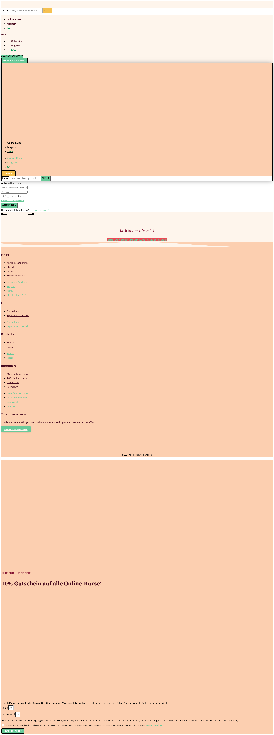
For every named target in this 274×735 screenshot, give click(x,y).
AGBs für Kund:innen (17, 378)
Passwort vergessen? (12, 200)
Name (4, 707)
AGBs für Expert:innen (18, 373)
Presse (10, 346)
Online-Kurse (14, 19)
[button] (137, 34)
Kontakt (10, 342)
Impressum (12, 386)
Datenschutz (13, 382)
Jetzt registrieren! (39, 210)
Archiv (10, 271)
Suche (4, 10)
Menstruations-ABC (16, 275)
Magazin (11, 23)
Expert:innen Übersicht (18, 315)
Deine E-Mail (8, 714)
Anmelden (9, 205)
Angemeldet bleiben (15, 196)
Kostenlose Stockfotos (17, 262)
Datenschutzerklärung (154, 725)
